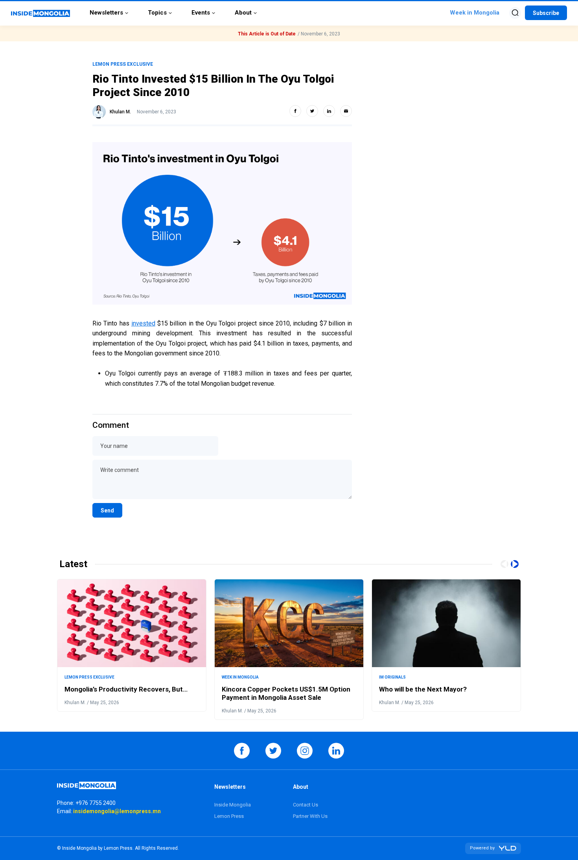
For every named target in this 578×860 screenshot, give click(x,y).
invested (143, 323)
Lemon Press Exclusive (122, 64)
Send (107, 510)
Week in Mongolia (240, 677)
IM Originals (392, 677)
